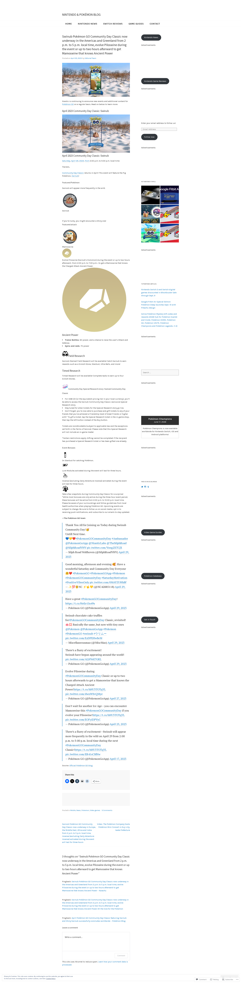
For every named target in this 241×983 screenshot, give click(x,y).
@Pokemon (72, 629)
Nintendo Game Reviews (155, 81)
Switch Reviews (113, 23)
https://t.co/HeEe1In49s (80, 603)
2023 (81, 161)
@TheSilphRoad (117, 543)
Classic (80, 173)
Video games (95, 810)
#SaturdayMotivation (114, 578)
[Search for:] (160, 372)
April (73, 161)
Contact (155, 23)
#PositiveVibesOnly (77, 582)
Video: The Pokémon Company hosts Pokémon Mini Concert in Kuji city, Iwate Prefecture (113, 827)
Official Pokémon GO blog (81, 765)
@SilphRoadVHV (75, 547)
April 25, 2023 (118, 724)
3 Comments (107, 810)
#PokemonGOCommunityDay (93, 538)
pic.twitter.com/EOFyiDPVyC (83, 719)
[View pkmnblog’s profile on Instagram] (145, 487)
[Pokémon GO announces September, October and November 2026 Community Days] (150, 233)
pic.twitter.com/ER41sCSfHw (82, 754)
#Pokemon (118, 573)
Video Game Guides (153, 532)
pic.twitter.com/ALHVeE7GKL (83, 659)
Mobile (73, 810)
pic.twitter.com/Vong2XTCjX (104, 547)
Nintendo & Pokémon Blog (81, 15)
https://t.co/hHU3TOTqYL (90, 689)
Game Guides (136, 23)
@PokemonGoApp (76, 543)
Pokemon (85, 810)
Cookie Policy (50, 978)
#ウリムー (100, 633)
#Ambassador (120, 538)
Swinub (75, 176)
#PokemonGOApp (101, 573)
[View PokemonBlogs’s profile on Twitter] (142, 487)
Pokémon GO (68, 104)
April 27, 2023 (118, 698)
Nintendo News (87, 23)
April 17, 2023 (118, 759)
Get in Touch (149, 619)
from (87, 161)
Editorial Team (90, 58)
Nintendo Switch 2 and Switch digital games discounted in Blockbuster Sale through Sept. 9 (158, 292)
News (78, 810)
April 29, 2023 (118, 608)
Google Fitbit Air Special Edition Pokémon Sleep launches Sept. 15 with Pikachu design (158, 305)
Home (68, 23)
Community (67, 173)
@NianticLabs (97, 543)
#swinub (88, 633)
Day (75, 173)
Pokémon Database (153, 576)
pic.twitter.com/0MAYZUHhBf (108, 582)
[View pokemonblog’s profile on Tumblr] (148, 487)
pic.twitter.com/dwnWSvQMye (84, 694)
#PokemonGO (81, 573)
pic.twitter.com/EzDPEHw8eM (83, 638)
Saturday (66, 161)
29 (77, 161)
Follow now (149, 137)
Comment (121, 955)
